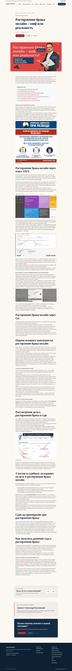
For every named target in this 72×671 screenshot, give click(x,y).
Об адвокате (49, 4)
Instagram (13, 654)
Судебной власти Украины (39, 425)
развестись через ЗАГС (27, 188)
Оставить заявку (20, 35)
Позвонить (28, 35)
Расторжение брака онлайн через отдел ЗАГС (28, 89)
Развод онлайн (55, 648)
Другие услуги (42, 4)
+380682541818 (63, 0)
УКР (53, 4)
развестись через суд (24, 308)
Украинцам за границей (57, 654)
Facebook (8, 654)
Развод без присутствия (57, 652)
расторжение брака (31, 262)
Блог (33, 4)
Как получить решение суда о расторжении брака (29, 100)
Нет (53, 591)
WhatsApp (35, 35)
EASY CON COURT (38, 492)
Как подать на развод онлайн (35, 179)
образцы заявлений (24, 564)
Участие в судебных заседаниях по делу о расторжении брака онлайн (33, 96)
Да (47, 591)
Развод (19, 4)
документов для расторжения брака (29, 559)
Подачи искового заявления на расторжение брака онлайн (31, 92)
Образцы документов (27, 4)
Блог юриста (40, 393)
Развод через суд (55, 650)
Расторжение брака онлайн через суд (26, 91)
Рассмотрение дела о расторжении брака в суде (28, 94)
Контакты (37, 4)
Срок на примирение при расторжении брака (28, 98)
